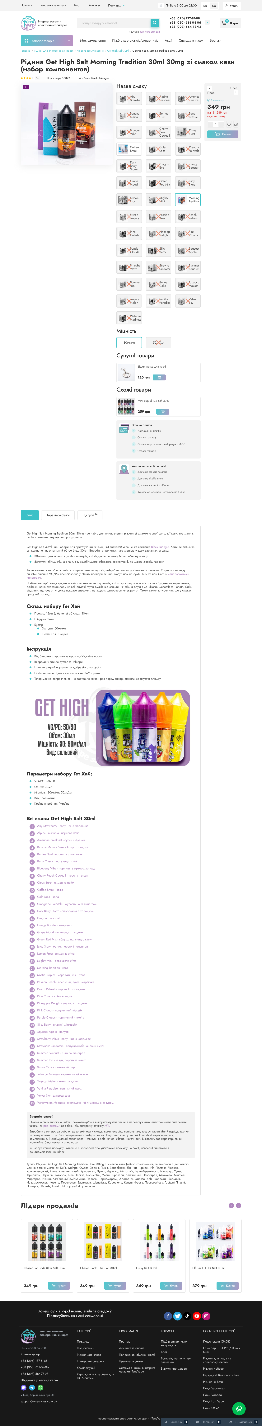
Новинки (26, 5)
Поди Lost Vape (213, 1401)
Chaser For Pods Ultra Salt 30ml (44, 1268)
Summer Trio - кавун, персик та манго (61, 1060)
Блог (77, 5)
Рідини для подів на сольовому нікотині (217, 1360)
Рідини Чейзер (213, 1368)
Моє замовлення (93, 40)
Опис (30, 515)
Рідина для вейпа (89, 1355)
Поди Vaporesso (214, 1388)
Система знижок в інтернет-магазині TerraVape (137, 1370)
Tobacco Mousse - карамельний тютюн (62, 1074)
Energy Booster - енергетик (54, 925)
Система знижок (191, 40)
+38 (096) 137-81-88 (185, 18)
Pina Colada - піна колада (54, 996)
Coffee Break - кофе (50, 889)
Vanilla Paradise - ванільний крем (59, 1088)
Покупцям (115, 5)
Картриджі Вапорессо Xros (221, 1375)
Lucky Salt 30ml (146, 1268)
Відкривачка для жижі (152, 366)
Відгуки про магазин (175, 1368)
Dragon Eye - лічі (48, 918)
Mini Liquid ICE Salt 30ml (153, 400)
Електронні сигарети (90, 1361)
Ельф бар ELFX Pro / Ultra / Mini (221, 1350)
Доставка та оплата (53, 5)
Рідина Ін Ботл (213, 1382)
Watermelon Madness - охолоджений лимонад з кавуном (75, 1102)
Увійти (233, 5)
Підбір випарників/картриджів (174, 1343)
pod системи (51, 1125)
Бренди (216, 40)
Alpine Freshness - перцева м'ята (58, 833)
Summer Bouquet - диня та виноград (61, 1053)
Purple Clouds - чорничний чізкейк (60, 1017)
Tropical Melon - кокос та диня (57, 1081)
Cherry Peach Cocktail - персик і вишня (63, 875)
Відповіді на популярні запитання (176, 1360)
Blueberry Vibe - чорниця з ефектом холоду (66, 868)
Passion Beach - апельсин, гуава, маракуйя (65, 982)
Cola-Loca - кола (48, 897)
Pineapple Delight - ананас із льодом (62, 1003)
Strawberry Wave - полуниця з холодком (64, 1039)
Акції (168, 40)
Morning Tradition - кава (52, 968)
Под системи (85, 1348)
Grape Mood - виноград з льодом (60, 932)
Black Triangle (100, 78)
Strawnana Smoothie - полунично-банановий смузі (70, 1046)
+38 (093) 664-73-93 (185, 27)
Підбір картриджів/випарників (135, 40)
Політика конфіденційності (137, 1355)
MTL (107, 1125)
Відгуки (89, 515)
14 (37, 78)
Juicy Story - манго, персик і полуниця (62, 946)
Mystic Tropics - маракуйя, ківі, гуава (61, 975)
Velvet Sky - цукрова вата (53, 1095)
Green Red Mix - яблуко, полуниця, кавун (64, 939)
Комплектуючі (86, 1368)
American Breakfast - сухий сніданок (61, 840)
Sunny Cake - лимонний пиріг (57, 1067)
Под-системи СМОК (216, 1341)
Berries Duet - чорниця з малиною (60, 854)
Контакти (94, 5)
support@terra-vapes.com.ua (39, 1401)
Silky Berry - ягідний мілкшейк (57, 1024)
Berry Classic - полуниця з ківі (57, 861)
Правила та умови (131, 1361)
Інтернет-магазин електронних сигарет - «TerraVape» (131, 1418)
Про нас (124, 1341)
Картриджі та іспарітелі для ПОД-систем (95, 1376)
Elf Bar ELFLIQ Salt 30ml (208, 1268)
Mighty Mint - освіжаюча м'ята (57, 960)
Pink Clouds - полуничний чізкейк (59, 1010)
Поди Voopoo (212, 1395)
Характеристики (58, 515)
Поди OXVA (211, 1408)
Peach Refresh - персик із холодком (61, 989)
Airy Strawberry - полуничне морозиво (62, 826)
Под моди (84, 1341)
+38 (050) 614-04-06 (185, 22)
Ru (205, 5)
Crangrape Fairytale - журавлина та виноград (67, 904)
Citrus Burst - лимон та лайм (55, 882)
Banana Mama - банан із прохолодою (62, 847)
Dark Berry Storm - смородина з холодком (65, 911)
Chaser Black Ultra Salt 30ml (98, 1268)
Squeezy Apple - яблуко (53, 1031)
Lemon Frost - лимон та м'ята (56, 953)
